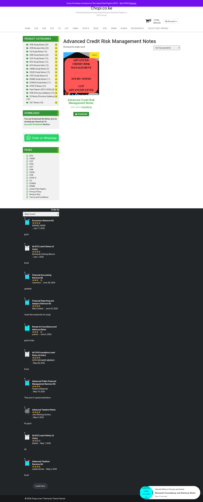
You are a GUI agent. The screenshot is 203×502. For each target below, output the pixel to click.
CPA (36, 28)
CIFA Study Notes (37, 55)
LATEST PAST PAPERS (158, 28)
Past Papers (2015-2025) (41, 89)
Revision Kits (34, 194)
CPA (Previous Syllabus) (40, 93)
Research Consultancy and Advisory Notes (175, 493)
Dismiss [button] (133, 3)
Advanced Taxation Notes (44, 410)
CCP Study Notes (37, 58)
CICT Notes (34, 102)
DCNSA (124, 28)
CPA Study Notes (37, 45)
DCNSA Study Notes (38, 82)
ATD (52, 28)
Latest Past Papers (37, 189)
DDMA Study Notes (38, 79)
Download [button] (82, 114)
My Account (170, 21)
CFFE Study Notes (37, 76)
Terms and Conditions (38, 197)
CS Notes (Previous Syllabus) (42, 96)
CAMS (75, 28)
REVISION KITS (137, 28)
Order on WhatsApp (44, 138)
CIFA (44, 28)
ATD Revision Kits (37, 65)
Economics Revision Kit (43, 220)
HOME (27, 28)
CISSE (95, 28)
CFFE (105, 28)
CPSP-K (85, 28)
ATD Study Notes (37, 62)
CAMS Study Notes (38, 69)
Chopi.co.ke (101, 8)
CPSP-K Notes (36, 86)
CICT (31, 167)
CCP (66, 28)
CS (59, 28)
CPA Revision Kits (37, 48)
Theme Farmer (58, 498)
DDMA (114, 28)
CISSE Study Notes (38, 72)
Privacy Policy (35, 192)
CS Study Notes (36, 51)
